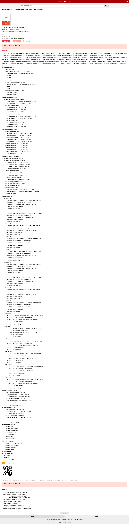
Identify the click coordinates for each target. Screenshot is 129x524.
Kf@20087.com (9, 36)
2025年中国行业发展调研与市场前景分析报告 (14, 494)
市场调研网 (67, 1)
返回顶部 (64, 513)
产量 (17, 109)
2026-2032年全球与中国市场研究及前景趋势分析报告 (16, 497)
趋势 (50, 63)
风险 (18, 445)
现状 (29, 63)
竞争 (35, 379)
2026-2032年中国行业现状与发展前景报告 (14, 499)
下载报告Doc (27, 41)
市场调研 (7, 61)
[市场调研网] (127, 1)
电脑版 (96, 516)
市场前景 (44, 63)
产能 (13, 116)
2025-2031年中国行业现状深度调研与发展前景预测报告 (17, 508)
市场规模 (15, 131)
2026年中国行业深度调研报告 (11, 503)
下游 (8, 436)
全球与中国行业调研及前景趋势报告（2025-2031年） (16, 492)
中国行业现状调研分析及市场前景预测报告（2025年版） (17, 507)
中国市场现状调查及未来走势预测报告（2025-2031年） (16, 505)
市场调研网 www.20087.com (63, 522)
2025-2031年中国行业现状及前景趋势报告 (12, 501)
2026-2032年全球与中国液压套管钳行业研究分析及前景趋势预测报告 (29, 61)
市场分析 (13, 424)
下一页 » (13, 463)
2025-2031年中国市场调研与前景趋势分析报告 (14, 496)
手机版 (61, 1)
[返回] (1, 1)
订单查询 (17, 41)
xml (70, 522)
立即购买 (6, 41)
